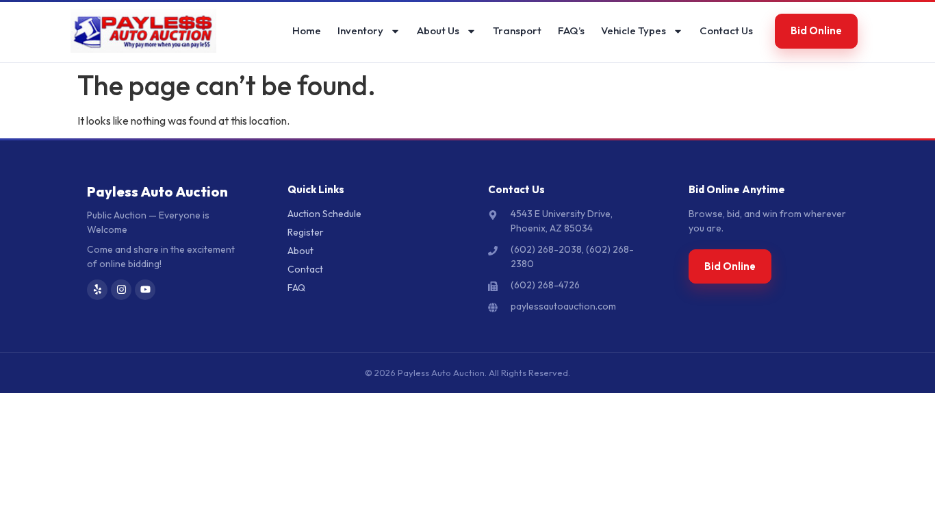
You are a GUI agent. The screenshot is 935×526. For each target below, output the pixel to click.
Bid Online (816, 30)
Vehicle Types (633, 30)
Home (306, 30)
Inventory (360, 30)
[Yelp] (97, 289)
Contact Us (726, 30)
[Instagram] (121, 289)
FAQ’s (571, 30)
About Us (438, 30)
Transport (517, 30)
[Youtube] (145, 289)
